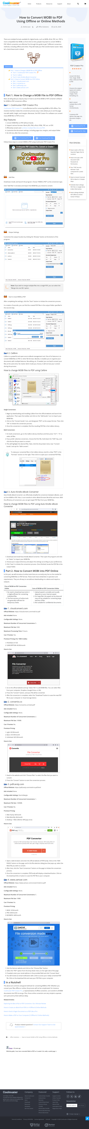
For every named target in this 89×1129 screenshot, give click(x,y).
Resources (27, 1104)
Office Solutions (43, 27)
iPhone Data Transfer (44, 1108)
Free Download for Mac (46, 138)
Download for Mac (79, 131)
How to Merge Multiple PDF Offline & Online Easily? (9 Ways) (77, 195)
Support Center (56, 1096)
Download (27, 1102)
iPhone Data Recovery (44, 1110)
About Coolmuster (29, 1096)
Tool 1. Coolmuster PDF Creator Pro (24, 73)
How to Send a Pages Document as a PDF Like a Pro (20, 1011)
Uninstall (48, 1119)
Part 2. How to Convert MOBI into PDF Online (25, 79)
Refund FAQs (55, 1104)
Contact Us (27, 1098)
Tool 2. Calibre (17, 75)
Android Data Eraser (44, 1102)
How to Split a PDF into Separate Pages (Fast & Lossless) (77, 152)
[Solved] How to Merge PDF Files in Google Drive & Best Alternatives (78, 187)
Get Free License (29, 1108)
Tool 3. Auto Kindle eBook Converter (24, 77)
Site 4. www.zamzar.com (21, 88)
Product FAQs (56, 1100)
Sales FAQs (55, 1102)
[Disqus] (34, 1067)
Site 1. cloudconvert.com (21, 81)
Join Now (81, 1105)
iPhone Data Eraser (43, 1112)
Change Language (73, 1114)
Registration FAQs (57, 1108)
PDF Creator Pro (76, 65)
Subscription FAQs (57, 1106)
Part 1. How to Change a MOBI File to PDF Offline (26, 70)
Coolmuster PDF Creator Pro (13, 108)
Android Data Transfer (44, 1096)
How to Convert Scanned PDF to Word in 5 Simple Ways (78, 179)
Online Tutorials (56, 1098)
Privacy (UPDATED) (28, 1119)
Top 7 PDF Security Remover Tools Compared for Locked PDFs (77, 171)
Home (29, 4)
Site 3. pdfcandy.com (19, 85)
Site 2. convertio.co (19, 83)
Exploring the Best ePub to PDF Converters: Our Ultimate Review (25, 1004)
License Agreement (39, 1119)
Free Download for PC (24, 138)
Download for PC (79, 126)
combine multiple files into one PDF (33, 128)
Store (26, 1100)
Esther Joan (27, 27)
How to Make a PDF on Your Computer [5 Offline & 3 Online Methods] (26, 1015)
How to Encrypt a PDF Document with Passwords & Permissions (77, 161)
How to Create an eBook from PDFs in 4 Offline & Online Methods (25, 1007)
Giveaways (27, 1106)
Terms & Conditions (17, 1119)
